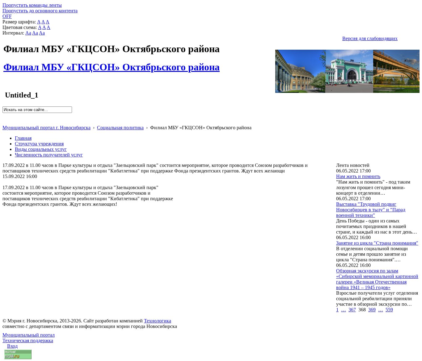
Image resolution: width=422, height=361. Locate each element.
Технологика (157, 320)
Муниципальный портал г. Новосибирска (46, 127)
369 (372, 309)
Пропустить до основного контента (40, 10)
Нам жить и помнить (358, 176)
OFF (7, 16)
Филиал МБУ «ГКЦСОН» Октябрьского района (111, 63)
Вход (12, 346)
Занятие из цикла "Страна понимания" (377, 243)
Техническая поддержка (27, 340)
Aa (28, 32)
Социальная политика (120, 127)
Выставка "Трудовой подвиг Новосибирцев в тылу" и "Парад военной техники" (370, 209)
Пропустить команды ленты (32, 5)
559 (389, 309)
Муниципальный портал (28, 335)
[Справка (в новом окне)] (5, 121)
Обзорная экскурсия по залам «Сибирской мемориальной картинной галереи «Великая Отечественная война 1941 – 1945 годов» (377, 279)
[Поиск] (4, 116)
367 (352, 309)
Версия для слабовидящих (370, 38)
